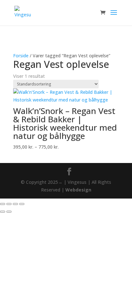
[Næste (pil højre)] (9, 212)
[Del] (15, 204)
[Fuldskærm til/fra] (9, 204)
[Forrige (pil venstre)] (2, 212)
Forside (21, 56)
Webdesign (78, 190)
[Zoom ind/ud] (2, 204)
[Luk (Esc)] (21, 204)
